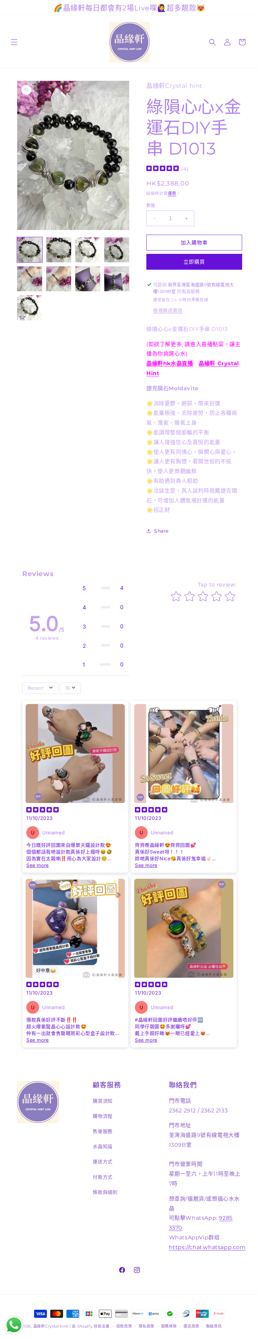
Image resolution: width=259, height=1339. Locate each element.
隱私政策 (146, 1326)
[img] (162, 169)
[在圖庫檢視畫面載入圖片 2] (58, 250)
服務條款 (169, 1326)
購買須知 (102, 1101)
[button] (14, 42)
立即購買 (194, 262)
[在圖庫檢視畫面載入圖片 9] (29, 308)
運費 (172, 193)
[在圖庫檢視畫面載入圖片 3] (87, 250)
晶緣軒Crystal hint (50, 1326)
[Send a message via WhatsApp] (14, 1325)
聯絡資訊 (214, 1326)
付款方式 (102, 1177)
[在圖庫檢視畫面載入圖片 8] (117, 279)
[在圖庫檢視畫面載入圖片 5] (29, 279)
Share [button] (161, 531)
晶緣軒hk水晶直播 (169, 363)
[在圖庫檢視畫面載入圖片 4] (117, 250)
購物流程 (102, 1116)
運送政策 (191, 1326)
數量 (150, 205)
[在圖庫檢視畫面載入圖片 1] (29, 250)
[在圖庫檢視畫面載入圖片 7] (87, 279)
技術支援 (102, 1326)
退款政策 (124, 1326)
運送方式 (102, 1162)
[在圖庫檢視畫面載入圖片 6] (58, 279)
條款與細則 (105, 1192)
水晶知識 (102, 1146)
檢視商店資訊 (168, 310)
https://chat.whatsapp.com (207, 1247)
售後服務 (102, 1131)
